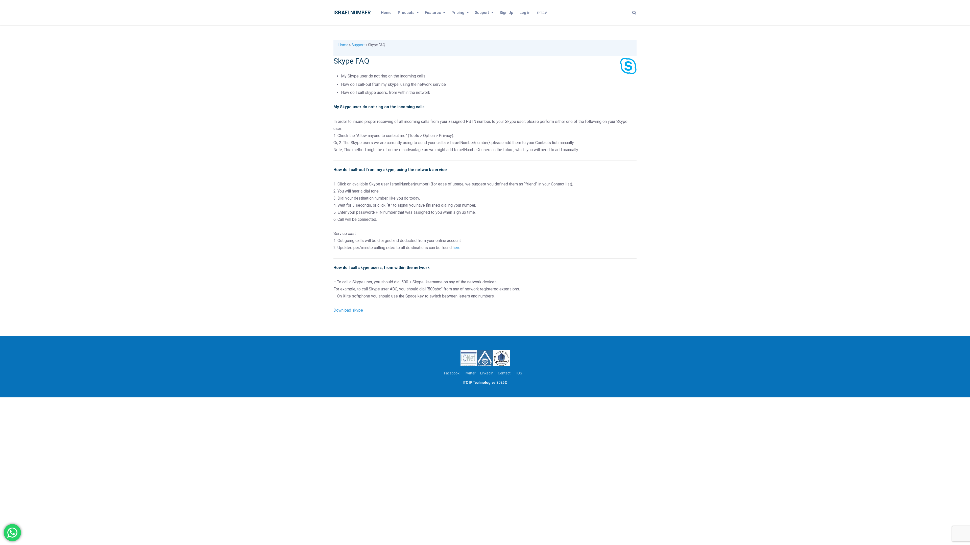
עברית (542, 12)
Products (406, 12)
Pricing (457, 12)
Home (386, 12)
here (456, 247)
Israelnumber (352, 13)
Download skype (348, 310)
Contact (504, 373)
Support (482, 12)
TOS (518, 373)
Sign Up (506, 12)
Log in (525, 12)
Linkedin (486, 373)
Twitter (470, 373)
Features (433, 12)
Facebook (451, 373)
